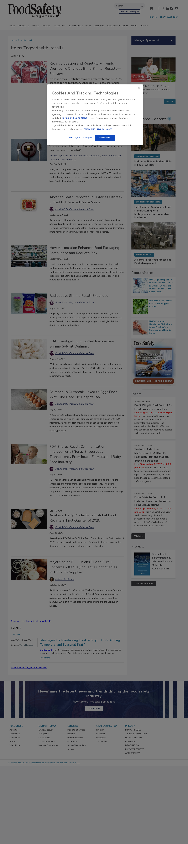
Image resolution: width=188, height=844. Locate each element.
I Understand (104, 137)
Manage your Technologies (80, 137)
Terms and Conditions (74, 118)
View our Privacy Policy (98, 129)
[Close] (138, 88)
